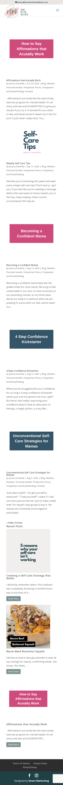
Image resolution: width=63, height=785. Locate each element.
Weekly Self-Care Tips (18, 163)
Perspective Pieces (32, 87)
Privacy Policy (40, 763)
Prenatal (29, 91)
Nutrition (10, 482)
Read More (13, 598)
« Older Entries (14, 522)
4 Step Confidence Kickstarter (22, 370)
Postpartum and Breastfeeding (21, 486)
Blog (43, 83)
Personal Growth (14, 87)
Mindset (51, 83)
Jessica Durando (16, 83)
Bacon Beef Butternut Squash (25, 651)
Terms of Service (21, 763)
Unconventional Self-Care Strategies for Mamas (28, 473)
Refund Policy (30, 767)
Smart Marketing (38, 780)
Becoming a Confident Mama (22, 265)
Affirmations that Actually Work (23, 80)
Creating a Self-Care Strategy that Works (28, 577)
